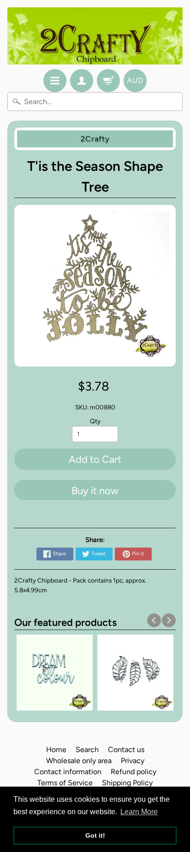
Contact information (67, 771)
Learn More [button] (139, 812)
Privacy (132, 760)
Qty (95, 421)
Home (56, 749)
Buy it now (95, 490)
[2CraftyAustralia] (95, 35)
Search (87, 749)
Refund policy (133, 771)
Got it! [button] (95, 835)
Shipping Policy (127, 782)
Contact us (126, 749)
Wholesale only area (79, 760)
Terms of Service (65, 782)
